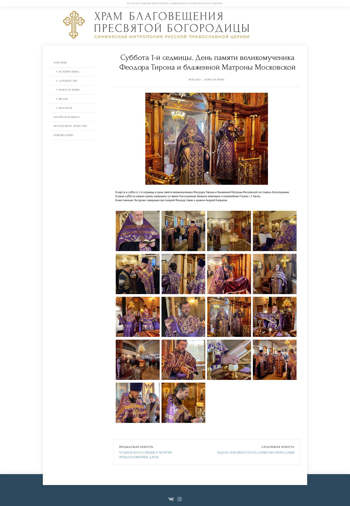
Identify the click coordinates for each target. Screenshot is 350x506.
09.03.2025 (195, 79)
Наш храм (60, 62)
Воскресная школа (67, 117)
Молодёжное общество (70, 126)
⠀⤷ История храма (66, 72)
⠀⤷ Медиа (61, 99)
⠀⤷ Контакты (63, 108)
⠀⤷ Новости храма (67, 90)
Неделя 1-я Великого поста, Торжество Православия (255, 452)
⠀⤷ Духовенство (65, 81)
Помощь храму (64, 135)
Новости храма (214, 79)
